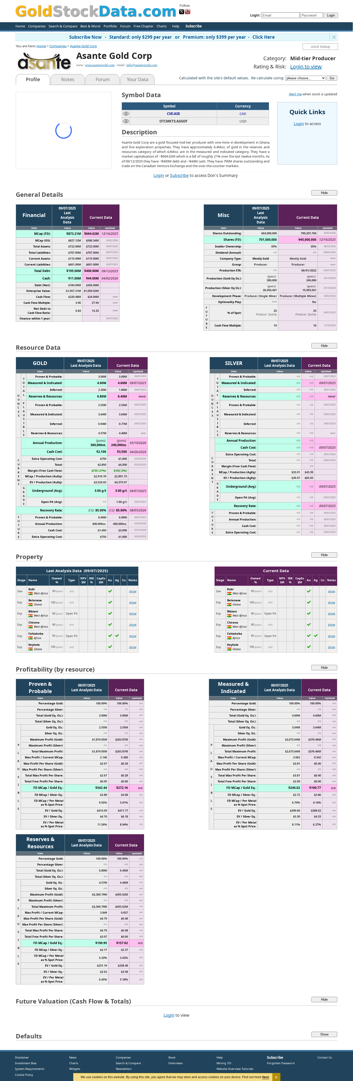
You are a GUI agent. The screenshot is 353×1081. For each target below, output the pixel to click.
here (265, 1077)
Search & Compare (63, 26)
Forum (125, 26)
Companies (36, 26)
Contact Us (324, 1057)
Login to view (306, 66)
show (132, 591)
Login (159, 175)
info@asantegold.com (141, 65)
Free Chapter (144, 26)
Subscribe (179, 175)
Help (175, 26)
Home (20, 26)
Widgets (72, 1069)
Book (170, 1057)
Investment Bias (25, 1063)
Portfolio (110, 26)
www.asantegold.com (99, 65)
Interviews (174, 1063)
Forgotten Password (281, 1063)
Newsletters (124, 1069)
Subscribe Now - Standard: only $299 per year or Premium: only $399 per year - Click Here (172, 37)
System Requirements (29, 1069)
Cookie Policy (24, 1075)
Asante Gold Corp (83, 46)
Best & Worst (90, 26)
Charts (162, 26)
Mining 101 (224, 1063)
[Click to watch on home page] (126, 113)
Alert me (295, 94)
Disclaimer (22, 1057)
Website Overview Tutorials (235, 1069)
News (70, 1057)
